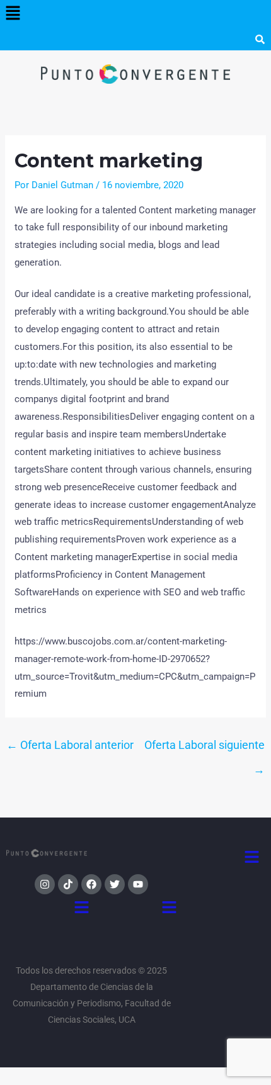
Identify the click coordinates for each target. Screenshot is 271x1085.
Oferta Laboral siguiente (204, 748)
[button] (12, 14)
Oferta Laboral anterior (70, 744)
